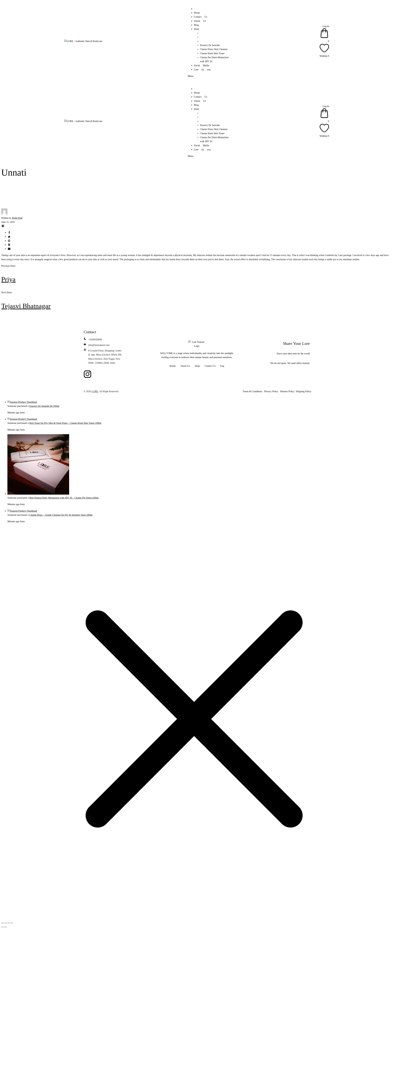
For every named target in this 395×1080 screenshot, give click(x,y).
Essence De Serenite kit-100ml (44, 406)
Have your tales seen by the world (293, 353)
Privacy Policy (271, 391)
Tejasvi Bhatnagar (26, 306)
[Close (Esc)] (11, 922)
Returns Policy (287, 391)
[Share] (8, 922)
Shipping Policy (303, 391)
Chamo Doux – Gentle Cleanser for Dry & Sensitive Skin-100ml (60, 515)
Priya (8, 279)
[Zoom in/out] (2, 922)
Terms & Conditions (252, 391)
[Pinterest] (96, 374)
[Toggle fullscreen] (5, 922)
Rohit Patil (17, 218)
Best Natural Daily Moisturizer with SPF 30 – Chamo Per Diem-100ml (63, 497)
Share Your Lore (296, 343)
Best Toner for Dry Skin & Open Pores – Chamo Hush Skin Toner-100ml (65, 423)
